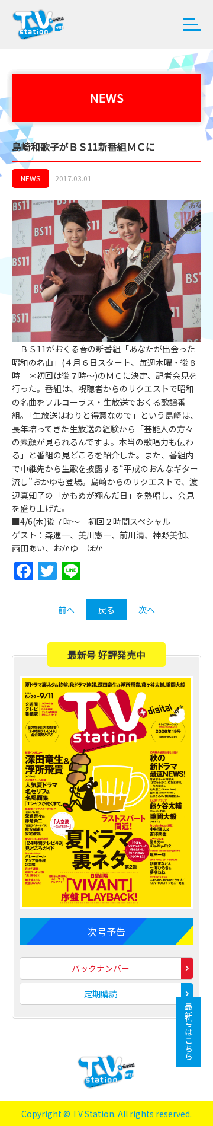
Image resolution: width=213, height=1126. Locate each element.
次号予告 (106, 931)
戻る (106, 609)
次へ (146, 609)
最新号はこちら (189, 1032)
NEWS (30, 178)
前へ (66, 609)
